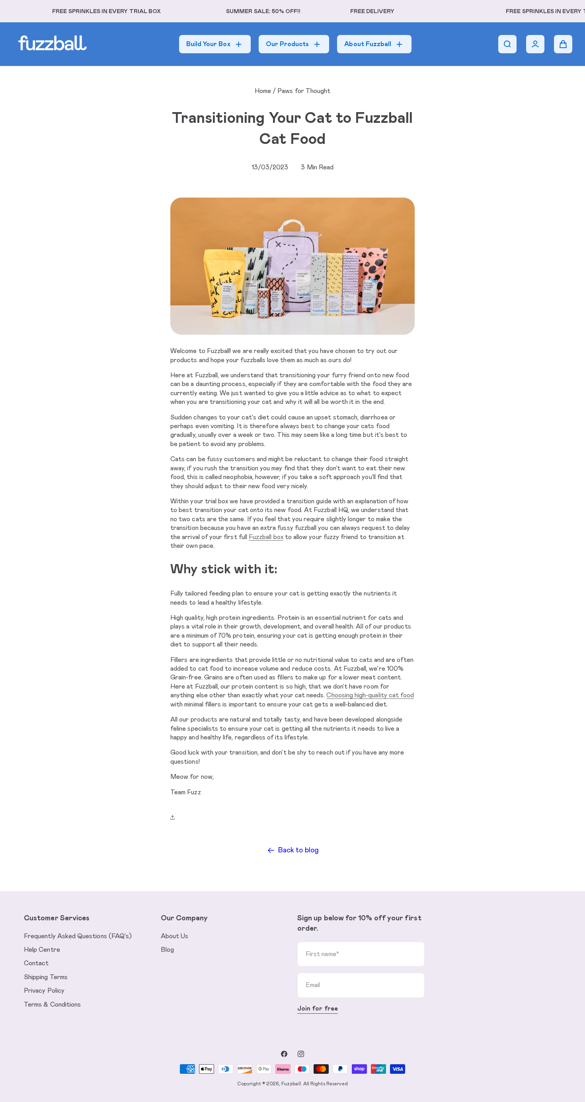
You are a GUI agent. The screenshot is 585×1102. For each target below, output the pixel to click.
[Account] (535, 44)
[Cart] (563, 44)
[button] (174, 817)
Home (263, 91)
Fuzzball (290, 1083)
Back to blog (298, 850)
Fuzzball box (266, 537)
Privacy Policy (44, 991)
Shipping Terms (46, 977)
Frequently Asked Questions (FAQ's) (78, 936)
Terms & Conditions (52, 1004)
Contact (36, 963)
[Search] (507, 44)
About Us (175, 936)
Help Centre (42, 950)
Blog (167, 950)
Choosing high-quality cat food (370, 695)
